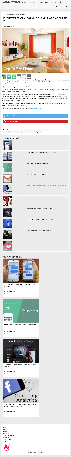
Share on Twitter (12, 116)
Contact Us (6, 437)
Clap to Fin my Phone (24, 130)
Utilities (13, 14)
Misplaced (38, 132)
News (25, 132)
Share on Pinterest (12, 121)
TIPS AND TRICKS (43, 2)
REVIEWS (32, 2)
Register (58, 7)
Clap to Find (15, 130)
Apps (8, 14)
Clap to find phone (44, 130)
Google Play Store (8, 132)
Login (65, 7)
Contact (54, 2)
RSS (4, 429)
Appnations (31, 132)
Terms (5, 443)
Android (16, 132)
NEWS (24, 2)
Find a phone (53, 130)
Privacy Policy (7, 439)
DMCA (5, 441)
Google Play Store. (36, 108)
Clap (59, 130)
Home (4, 14)
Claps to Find (34, 130)
